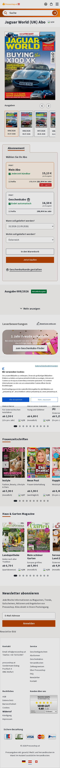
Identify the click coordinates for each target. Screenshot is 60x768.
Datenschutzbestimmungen (46, 365)
